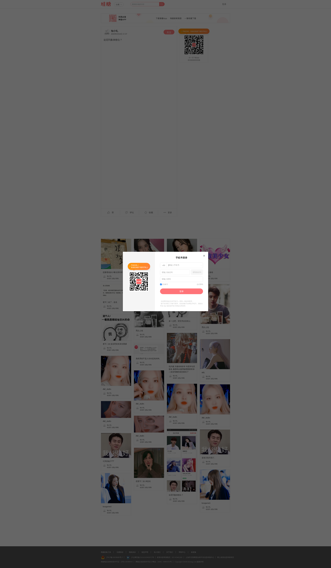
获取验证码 (197, 272)
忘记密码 (200, 284)
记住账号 (165, 284)
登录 (181, 291)
